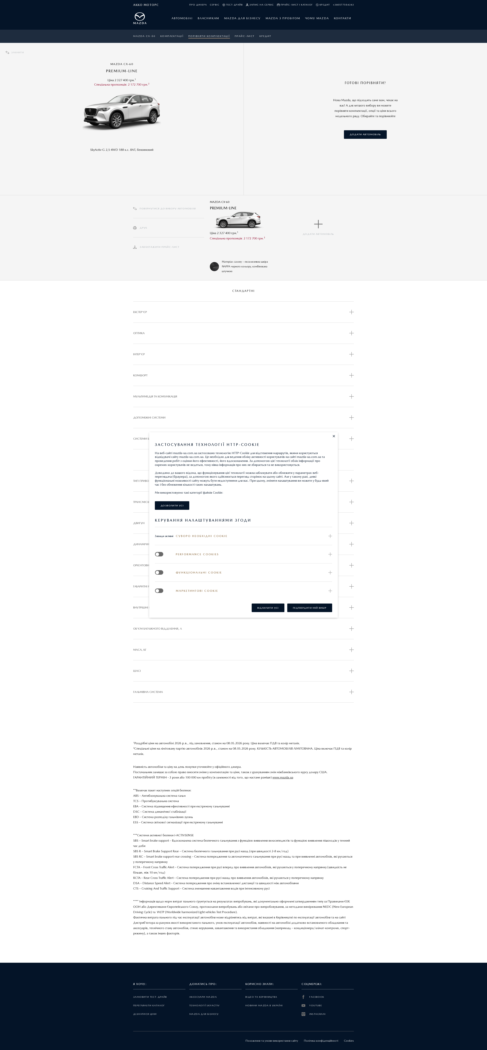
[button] (334, 436)
